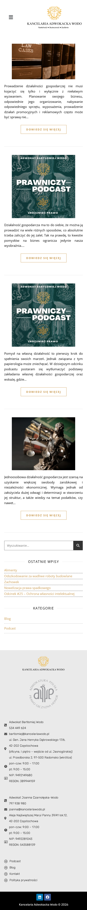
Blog (7, 618)
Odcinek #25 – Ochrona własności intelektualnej (39, 594)
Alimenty (10, 570)
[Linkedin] (39, 897)
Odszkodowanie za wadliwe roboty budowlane (38, 576)
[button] (10, 17)
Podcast (10, 628)
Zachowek (11, 582)
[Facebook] (47, 897)
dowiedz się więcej (43, 129)
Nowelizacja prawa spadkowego (27, 588)
